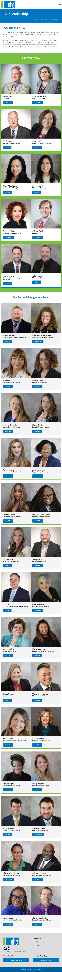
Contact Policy (40, 945)
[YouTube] (41, 949)
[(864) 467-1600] (34, 941)
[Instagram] (45, 949)
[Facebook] (34, 949)
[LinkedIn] (38, 949)
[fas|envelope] (29, 102)
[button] (59, 4)
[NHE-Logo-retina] (8, 4)
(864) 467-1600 (40, 942)
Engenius (34, 969)
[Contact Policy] (34, 945)
